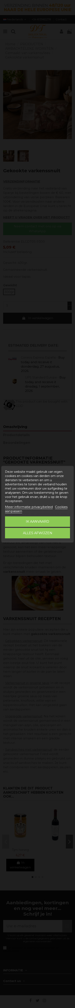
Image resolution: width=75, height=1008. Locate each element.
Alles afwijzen (37, 533)
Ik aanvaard (37, 521)
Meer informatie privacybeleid (29, 507)
